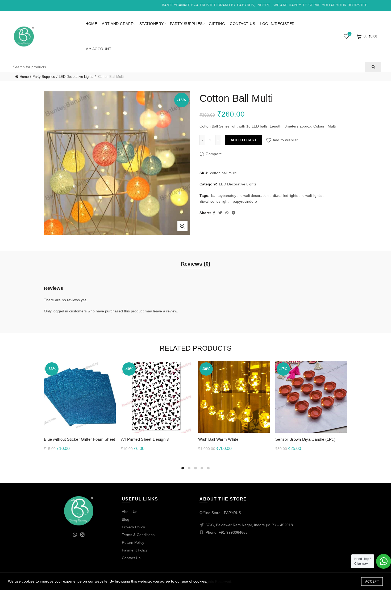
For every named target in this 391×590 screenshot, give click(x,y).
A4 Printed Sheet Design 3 (145, 439)
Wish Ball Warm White (218, 439)
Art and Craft (117, 24)
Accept (372, 581)
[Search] (373, 67)
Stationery (151, 24)
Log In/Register (277, 24)
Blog (125, 519)
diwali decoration (254, 195)
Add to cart (244, 140)
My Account (98, 49)
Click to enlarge (182, 226)
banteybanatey (223, 195)
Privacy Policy (133, 527)
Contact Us (242, 24)
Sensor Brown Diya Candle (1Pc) (305, 439)
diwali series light (214, 201)
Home (91, 24)
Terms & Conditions (138, 535)
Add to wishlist (285, 140)
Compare (214, 154)
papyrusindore (245, 201)
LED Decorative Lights (76, 77)
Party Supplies (186, 24)
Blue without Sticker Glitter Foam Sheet (79, 439)
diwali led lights (285, 195)
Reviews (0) (195, 264)
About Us (129, 512)
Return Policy (133, 542)
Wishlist (349, 33)
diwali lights (312, 195)
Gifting (217, 24)
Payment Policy (135, 550)
